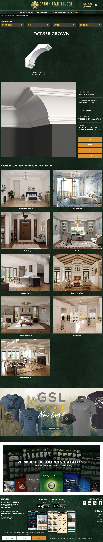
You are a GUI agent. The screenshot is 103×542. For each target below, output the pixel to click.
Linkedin (89, 503)
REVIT (90, 139)
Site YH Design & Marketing (85, 538)
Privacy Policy (53, 538)
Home (2, 15)
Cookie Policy (61, 538)
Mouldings (18, 15)
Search (96, 5)
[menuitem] (88, 5)
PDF (90, 156)
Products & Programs (10, 15)
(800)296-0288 (8, 517)
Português (99, 521)
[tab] (27, 12)
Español (100, 516)
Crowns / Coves (85, 111)
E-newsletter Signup (11, 5)
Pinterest (94, 503)
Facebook (100, 503)
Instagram (84, 503)
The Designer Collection (89, 119)
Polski (100, 524)
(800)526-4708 (8, 506)
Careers (22, 5)
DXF (90, 150)
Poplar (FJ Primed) (86, 102)
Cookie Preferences (71, 538)
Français (100, 519)
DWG (90, 145)
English (100, 514)
